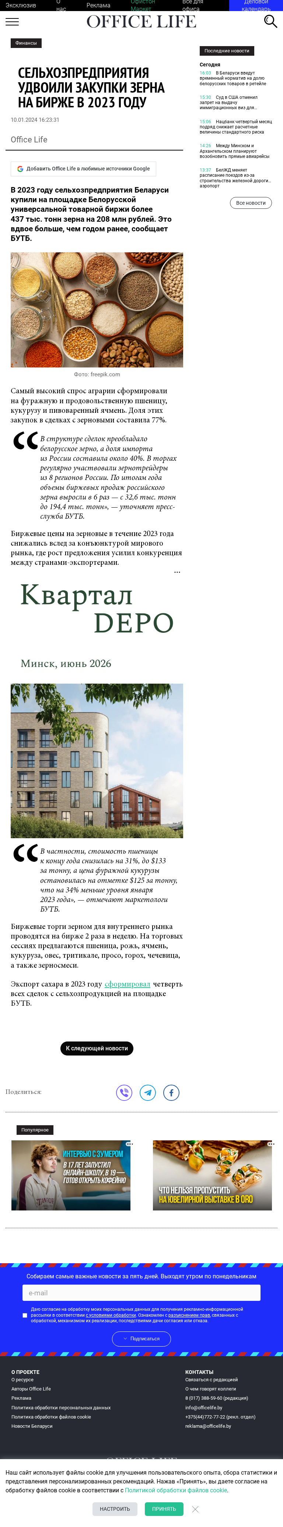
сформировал (127, 985)
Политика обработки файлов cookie (51, 1417)
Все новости (251, 203)
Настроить (115, 1509)
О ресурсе (22, 1379)
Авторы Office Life (31, 1389)
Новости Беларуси (32, 1426)
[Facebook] (171, 1092)
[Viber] (124, 1092)
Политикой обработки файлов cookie (176, 1490)
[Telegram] (147, 1092)
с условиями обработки (111, 1315)
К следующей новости (97, 1048)
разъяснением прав (189, 1315)
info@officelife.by (203, 1407)
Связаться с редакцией (211, 1379)
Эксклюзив (21, 5)
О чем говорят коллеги (210, 1389)
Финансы (26, 43)
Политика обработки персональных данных (61, 1407)
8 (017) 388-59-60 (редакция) (216, 1398)
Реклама (99, 5)
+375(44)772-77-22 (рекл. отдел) (220, 1417)
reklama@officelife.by (208, 1426)
